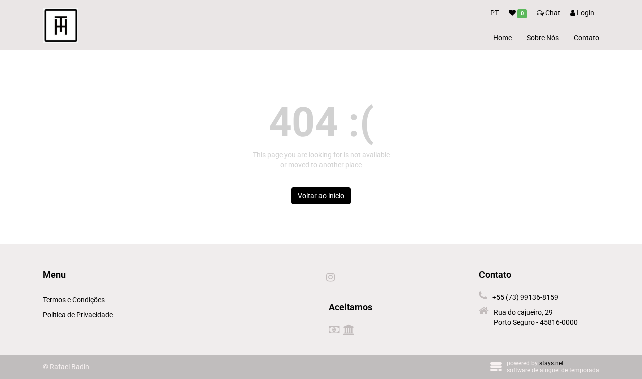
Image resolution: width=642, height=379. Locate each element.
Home (502, 38)
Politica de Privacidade (78, 315)
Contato (586, 38)
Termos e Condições (74, 300)
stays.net (551, 363)
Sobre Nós (543, 38)
